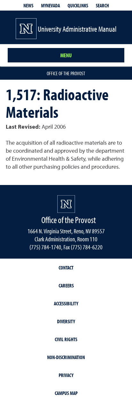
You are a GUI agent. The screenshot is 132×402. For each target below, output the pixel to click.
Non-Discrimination (66, 357)
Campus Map (66, 393)
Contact (66, 267)
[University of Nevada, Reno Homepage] (66, 204)
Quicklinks (78, 5)
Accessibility (66, 303)
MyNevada (50, 5)
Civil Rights (66, 339)
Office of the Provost (66, 73)
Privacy (66, 375)
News (28, 5)
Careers (66, 285)
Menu (66, 55)
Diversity (66, 321)
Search (102, 5)
